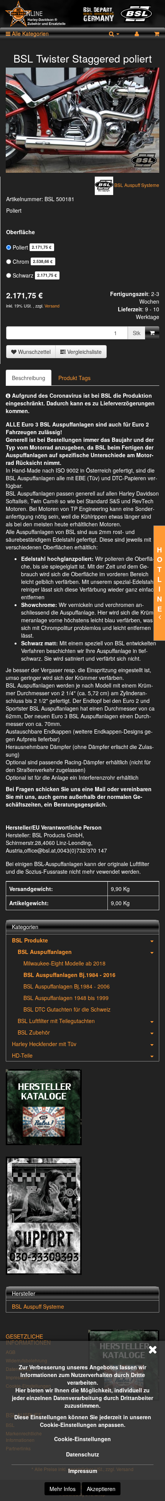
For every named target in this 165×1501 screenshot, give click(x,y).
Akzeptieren (101, 1489)
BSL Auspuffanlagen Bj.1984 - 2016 (69, 975)
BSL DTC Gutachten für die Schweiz (67, 1009)
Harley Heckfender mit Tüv (44, 1044)
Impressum (82, 1471)
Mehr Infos (63, 1489)
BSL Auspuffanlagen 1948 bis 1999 (66, 998)
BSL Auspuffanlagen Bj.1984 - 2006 (66, 986)
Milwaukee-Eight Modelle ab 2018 (64, 963)
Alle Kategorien (29, 33)
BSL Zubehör (34, 1032)
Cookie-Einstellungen (82, 1439)
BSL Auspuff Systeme (38, 1306)
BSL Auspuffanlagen (45, 951)
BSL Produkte (30, 940)
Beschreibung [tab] (28, 378)
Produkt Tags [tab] (74, 378)
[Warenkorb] (156, 33)
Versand (52, 306)
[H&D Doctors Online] (82, 14)
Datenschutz (82, 1454)
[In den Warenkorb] (152, 332)
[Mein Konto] (137, 33)
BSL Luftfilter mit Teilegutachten (56, 1021)
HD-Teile (22, 1055)
